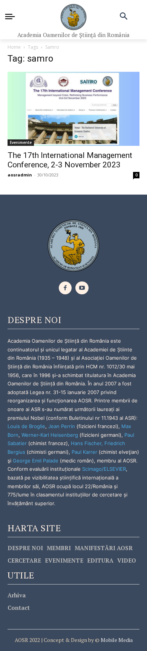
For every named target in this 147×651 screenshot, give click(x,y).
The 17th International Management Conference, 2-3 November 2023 (70, 160)
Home (14, 47)
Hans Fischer (86, 443)
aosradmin (20, 175)
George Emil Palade (35, 461)
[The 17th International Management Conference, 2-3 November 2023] (73, 109)
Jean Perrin (62, 426)
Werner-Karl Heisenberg (49, 435)
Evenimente (21, 142)
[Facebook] (65, 288)
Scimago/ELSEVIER (104, 469)
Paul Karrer (84, 452)
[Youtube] (82, 288)
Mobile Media (116, 639)
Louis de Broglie (26, 426)
